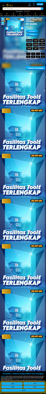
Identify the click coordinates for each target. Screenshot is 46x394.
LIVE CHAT (24, 390)
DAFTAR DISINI (32, 31)
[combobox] (22, 8)
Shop (3, 5)
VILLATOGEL (3, 376)
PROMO (12, 383)
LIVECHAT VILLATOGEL (35, 68)
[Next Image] (22, 28)
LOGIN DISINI (31, 34)
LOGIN (35, 383)
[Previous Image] (7, 28)
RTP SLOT (34, 387)
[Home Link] (9, 5)
